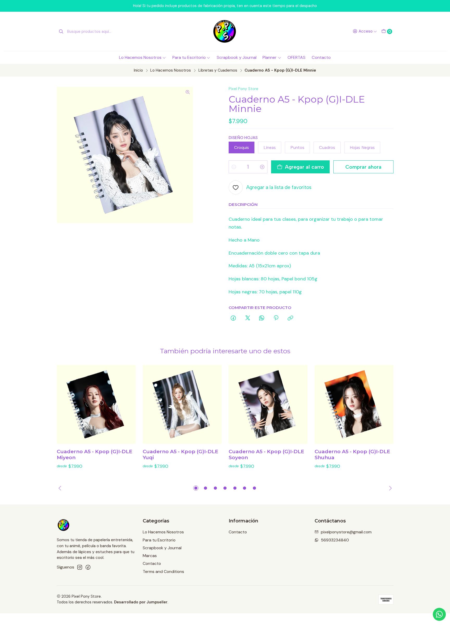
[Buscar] (61, 31)
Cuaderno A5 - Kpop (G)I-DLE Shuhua (352, 455)
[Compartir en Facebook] (234, 318)
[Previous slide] (61, 488)
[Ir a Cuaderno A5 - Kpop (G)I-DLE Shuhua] (354, 404)
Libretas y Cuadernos (217, 70)
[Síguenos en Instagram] (80, 567)
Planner (269, 57)
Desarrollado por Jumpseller (140, 602)
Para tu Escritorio (189, 57)
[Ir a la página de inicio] (225, 31)
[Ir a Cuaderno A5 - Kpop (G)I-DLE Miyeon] (96, 404)
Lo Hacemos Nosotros (140, 57)
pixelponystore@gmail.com (346, 532)
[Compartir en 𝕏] (248, 318)
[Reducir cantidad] (234, 167)
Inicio (138, 70)
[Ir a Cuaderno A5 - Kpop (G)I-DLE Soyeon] (268, 404)
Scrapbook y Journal (237, 57)
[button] (196, 488)
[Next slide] (389, 488)
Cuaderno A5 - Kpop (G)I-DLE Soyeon (266, 455)
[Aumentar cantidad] (262, 167)
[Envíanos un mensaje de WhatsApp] (439, 614)
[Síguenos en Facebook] (88, 567)
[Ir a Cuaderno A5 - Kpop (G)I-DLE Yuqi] (182, 404)
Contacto (321, 57)
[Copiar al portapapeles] (290, 318)
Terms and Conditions (163, 571)
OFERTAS (296, 57)
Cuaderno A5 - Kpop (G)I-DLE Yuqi (180, 455)
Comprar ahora (363, 167)
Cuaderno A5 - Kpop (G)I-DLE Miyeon (94, 455)
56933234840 (335, 540)
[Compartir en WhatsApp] (262, 318)
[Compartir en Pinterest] (276, 318)
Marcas (150, 555)
